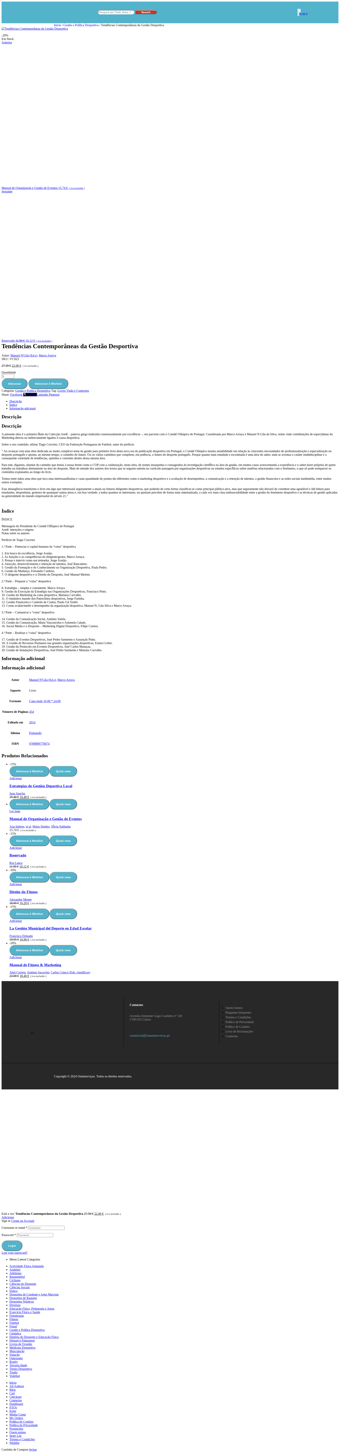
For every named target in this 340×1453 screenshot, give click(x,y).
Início (57, 25)
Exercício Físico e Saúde (24, 1312)
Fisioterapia (16, 1315)
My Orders (16, 1418)
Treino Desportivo (20, 1369)
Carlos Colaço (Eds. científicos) (70, 972)
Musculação (16, 1351)
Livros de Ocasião (20, 1344)
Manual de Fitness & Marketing (35, 965)
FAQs (13, 1407)
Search (146, 12)
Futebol (14, 1322)
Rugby (13, 1361)
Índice (13, 405)
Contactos (15, 1400)
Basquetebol (17, 1276)
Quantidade (9, 372)
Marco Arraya (47, 355)
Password (9, 1235)
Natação (14, 1354)
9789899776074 (39, 743)
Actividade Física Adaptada (26, 1266)
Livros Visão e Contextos (73, 390)
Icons (12, 1411)
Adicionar (14, 383)
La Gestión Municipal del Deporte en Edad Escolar (50, 928)
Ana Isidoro (16, 826)
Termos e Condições (22, 1439)
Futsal (13, 1326)
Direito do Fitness (23, 892)
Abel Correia (17, 972)
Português (35, 733)
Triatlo (13, 1372)
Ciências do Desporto (22, 1283)
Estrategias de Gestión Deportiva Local (40, 786)
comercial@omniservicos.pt (150, 1035)
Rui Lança (15, 863)
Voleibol (14, 1376)
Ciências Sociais (19, 1287)
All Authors (16, 1386)
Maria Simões (41, 826)
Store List (15, 1435)
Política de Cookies (21, 1421)
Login (12, 1245)
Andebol (14, 1269)
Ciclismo (14, 1280)
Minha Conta (17, 1414)
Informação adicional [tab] (23, 658)
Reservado (17, 855)
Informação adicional (22, 408)
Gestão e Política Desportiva (81, 25)
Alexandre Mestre (20, 899)
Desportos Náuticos (21, 1301)
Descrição (15, 401)
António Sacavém (38, 972)
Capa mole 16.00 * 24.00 (45, 701)
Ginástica (15, 1333)
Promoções (16, 1428)
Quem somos (17, 1432)
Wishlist (14, 1443)
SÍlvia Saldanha (61, 826)
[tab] (173, 401)
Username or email (14, 1227)
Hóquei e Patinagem (22, 1340)
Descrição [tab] (11, 416)
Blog (12, 1389)
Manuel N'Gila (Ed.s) (23, 355)
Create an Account (22, 1220)
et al (28, 826)
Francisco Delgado (21, 936)
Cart (12, 1393)
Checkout (15, 1396)
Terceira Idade (18, 1365)
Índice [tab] (8, 511)
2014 (32, 722)
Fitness (13, 1319)
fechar (33, 1449)
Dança (13, 1291)
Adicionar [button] (15, 778)
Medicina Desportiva (22, 1347)
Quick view (63, 771)
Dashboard (16, 1404)
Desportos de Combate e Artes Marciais (34, 1294)
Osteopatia (16, 1358)
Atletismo (15, 1273)
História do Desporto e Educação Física (34, 1337)
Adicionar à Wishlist (48, 383)
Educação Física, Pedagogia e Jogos (31, 1308)
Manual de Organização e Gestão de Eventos (45, 819)
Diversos (14, 1305)
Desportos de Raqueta (23, 1298)
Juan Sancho (17, 793)
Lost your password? (15, 1252)
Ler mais (14, 811)
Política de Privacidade (23, 1425)
